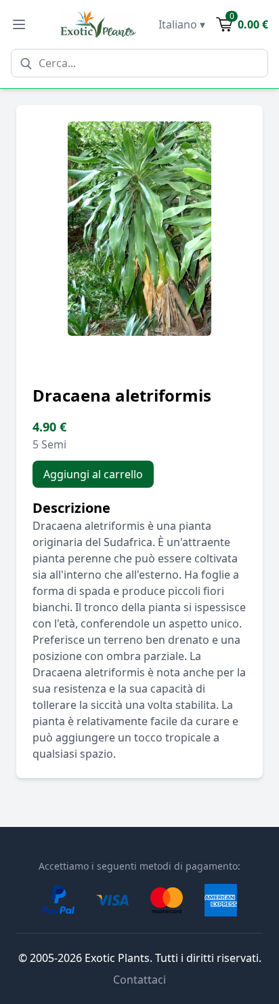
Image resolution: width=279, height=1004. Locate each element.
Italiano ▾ (181, 24)
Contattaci (139, 979)
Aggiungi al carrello (93, 474)
